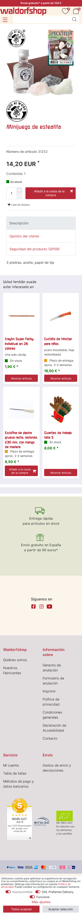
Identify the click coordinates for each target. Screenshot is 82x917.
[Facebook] (33, 606)
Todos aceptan (21, 909)
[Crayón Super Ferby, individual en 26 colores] (21, 315)
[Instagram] (41, 606)
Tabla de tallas (14, 773)
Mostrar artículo (21, 378)
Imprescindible (22, 892)
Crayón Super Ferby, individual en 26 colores (19, 343)
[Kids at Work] (16, 111)
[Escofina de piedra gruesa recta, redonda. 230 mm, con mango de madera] (21, 409)
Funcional (42, 897)
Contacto (50, 738)
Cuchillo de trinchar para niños (58, 341)
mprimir (50, 691)
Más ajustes (41, 902)
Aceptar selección (60, 909)
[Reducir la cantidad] (19, 196)
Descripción (18, 223)
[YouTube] (49, 606)
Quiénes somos (15, 660)
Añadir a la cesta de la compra (49, 193)
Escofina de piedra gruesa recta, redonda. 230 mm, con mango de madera (21, 440)
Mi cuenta (11, 765)
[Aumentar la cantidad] (19, 190)
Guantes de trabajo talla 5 (58, 435)
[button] (5, 20)
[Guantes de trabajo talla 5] (60, 409)
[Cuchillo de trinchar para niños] (60, 315)
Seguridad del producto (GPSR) (34, 249)
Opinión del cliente (24, 236)
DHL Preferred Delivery (58, 892)
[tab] (41, 223)
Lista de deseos (20, 204)
